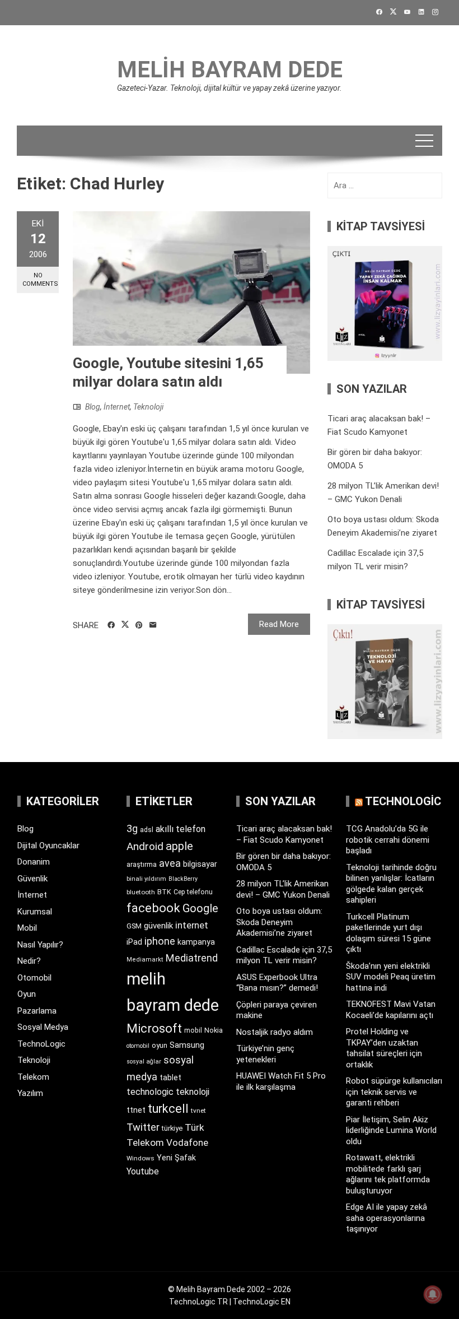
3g (132, 828)
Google (200, 908)
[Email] (153, 625)
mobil (193, 1030)
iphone (159, 941)
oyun (159, 1045)
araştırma (142, 864)
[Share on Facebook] (111, 625)
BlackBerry (183, 879)
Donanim (33, 862)
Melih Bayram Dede (230, 70)
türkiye (172, 1128)
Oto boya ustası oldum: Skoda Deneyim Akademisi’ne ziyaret (279, 922)
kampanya (196, 941)
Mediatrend (192, 958)
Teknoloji (148, 406)
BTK (164, 892)
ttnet (136, 1110)
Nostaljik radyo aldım (274, 1032)
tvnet (198, 1110)
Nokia (213, 1030)
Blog (92, 406)
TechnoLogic (41, 1044)
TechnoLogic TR (198, 1301)
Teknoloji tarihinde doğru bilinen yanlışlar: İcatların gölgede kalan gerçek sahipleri (391, 883)
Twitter (143, 1127)
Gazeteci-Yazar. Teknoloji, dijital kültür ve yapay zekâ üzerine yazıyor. (229, 87)
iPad (134, 941)
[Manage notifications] (433, 1294)
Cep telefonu (193, 892)
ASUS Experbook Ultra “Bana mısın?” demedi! (277, 982)
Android (145, 846)
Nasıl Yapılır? (40, 945)
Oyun (26, 994)
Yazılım (30, 1093)
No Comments (40, 279)
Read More (279, 624)
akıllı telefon (180, 829)
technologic (150, 1091)
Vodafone (187, 1142)
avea (170, 863)
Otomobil (34, 978)
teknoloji (192, 1091)
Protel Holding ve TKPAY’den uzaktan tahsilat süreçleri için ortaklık (384, 1048)
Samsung (187, 1045)
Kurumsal (34, 912)
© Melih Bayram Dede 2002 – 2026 (229, 1289)
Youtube (143, 1171)
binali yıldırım (146, 879)
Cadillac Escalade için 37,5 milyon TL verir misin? (284, 955)
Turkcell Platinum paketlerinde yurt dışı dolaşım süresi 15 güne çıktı (388, 933)
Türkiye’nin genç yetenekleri (265, 1054)
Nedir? (29, 961)
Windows (140, 1158)
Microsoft (154, 1028)
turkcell (168, 1109)
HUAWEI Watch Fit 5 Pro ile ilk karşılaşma (281, 1081)
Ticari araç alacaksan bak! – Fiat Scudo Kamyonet (284, 834)
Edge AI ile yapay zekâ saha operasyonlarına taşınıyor (386, 1218)
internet (191, 925)
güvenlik (158, 926)
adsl (146, 830)
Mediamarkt (145, 959)
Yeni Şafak (176, 1157)
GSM (134, 926)
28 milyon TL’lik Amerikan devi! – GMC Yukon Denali (283, 889)
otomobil (138, 1045)
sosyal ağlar (144, 1061)
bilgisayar (200, 864)
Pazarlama (37, 1011)
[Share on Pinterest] (139, 625)
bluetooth (141, 892)
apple (179, 846)
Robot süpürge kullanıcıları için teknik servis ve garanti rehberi (394, 1092)
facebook (153, 907)
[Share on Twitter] (125, 625)
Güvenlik (32, 879)
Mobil (27, 928)
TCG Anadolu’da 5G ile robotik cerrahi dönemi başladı (387, 840)
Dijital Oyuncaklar (48, 845)
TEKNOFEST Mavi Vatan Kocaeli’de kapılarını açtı (390, 1009)
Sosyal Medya (42, 1027)
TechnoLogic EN (262, 1301)
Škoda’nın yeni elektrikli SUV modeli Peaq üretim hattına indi (390, 977)
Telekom (33, 1077)
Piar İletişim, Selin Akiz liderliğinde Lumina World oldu (391, 1130)
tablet (170, 1077)
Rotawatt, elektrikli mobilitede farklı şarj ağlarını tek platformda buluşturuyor (388, 1174)
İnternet (117, 406)
